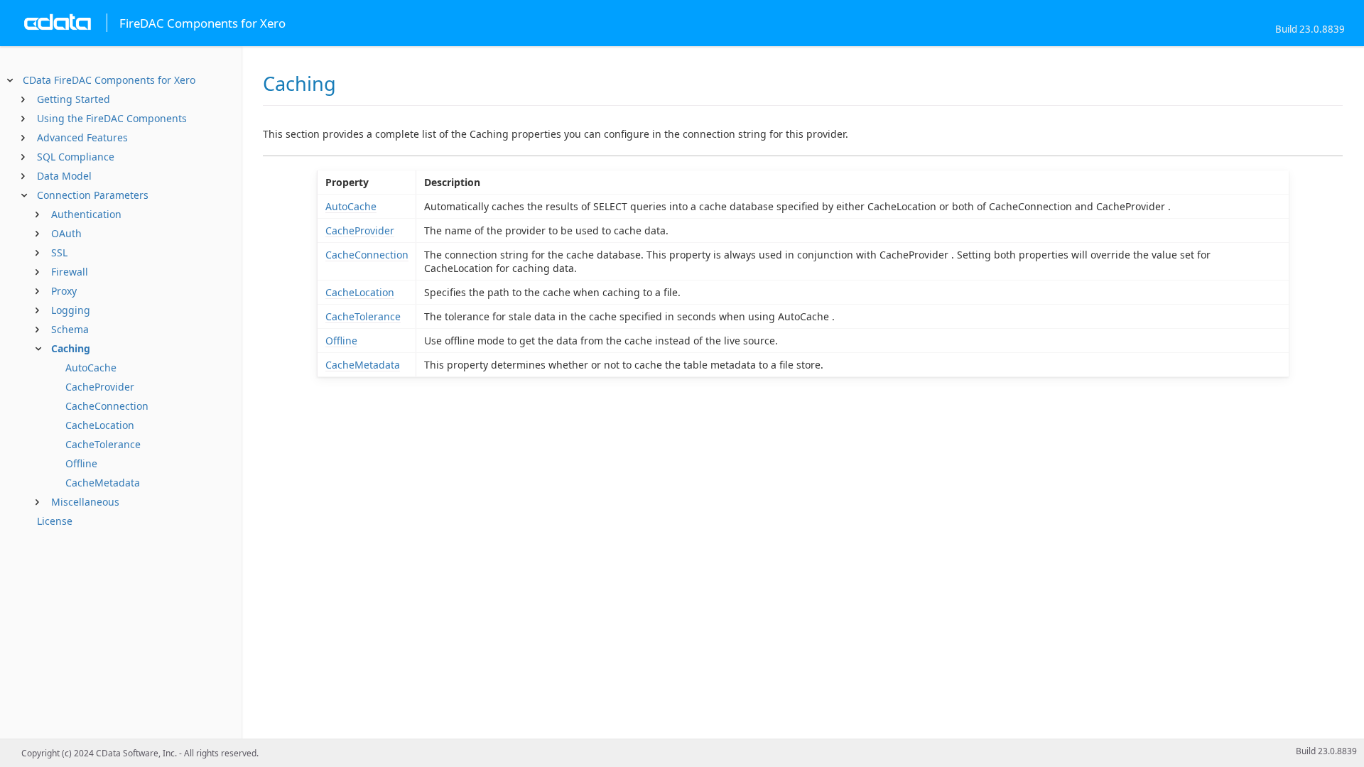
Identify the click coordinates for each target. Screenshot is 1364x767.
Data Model (64, 176)
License (54, 521)
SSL (59, 252)
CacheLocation (99, 425)
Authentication (86, 214)
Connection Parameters (92, 195)
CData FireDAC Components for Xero (109, 80)
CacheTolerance (103, 444)
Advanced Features (82, 137)
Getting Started (73, 99)
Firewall (69, 271)
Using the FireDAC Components (112, 118)
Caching (70, 348)
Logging (70, 310)
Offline (81, 463)
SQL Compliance (75, 156)
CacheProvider (99, 386)
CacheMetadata (102, 482)
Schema (70, 329)
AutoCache (91, 367)
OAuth (66, 233)
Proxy (64, 291)
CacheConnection (106, 406)
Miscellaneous (85, 501)
